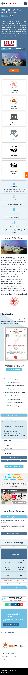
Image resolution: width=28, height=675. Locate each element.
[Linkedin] (15, 604)
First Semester (7, 440)
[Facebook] (12, 604)
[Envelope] (21, 604)
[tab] (14, 415)
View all (3, 635)
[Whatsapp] (6, 604)
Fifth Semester (7, 450)
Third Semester (8, 445)
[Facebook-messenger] (9, 604)
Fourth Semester (8, 448)
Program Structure (8, 419)
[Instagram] (18, 604)
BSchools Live (13, 670)
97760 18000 (15, 598)
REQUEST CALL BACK (11, 624)
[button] (14, 59)
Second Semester (8, 442)
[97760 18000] (3, 598)
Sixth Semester (7, 453)
